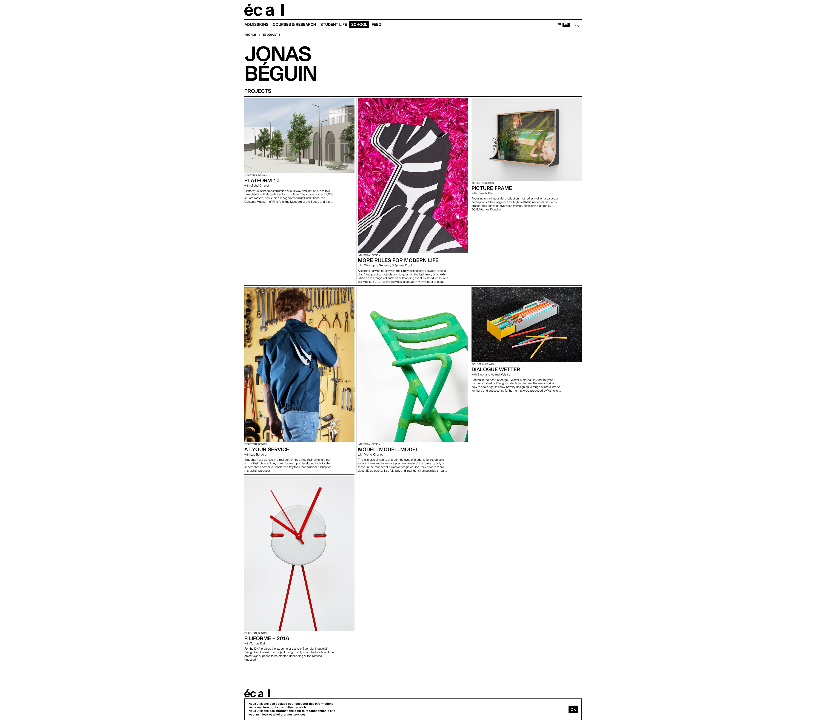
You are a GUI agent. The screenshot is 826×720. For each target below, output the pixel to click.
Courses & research (294, 24)
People (250, 35)
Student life (333, 24)
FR (559, 24)
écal (257, 693)
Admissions (256, 24)
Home (264, 10)
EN (566, 24)
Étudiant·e (271, 35)
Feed (376, 24)
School (359, 24)
